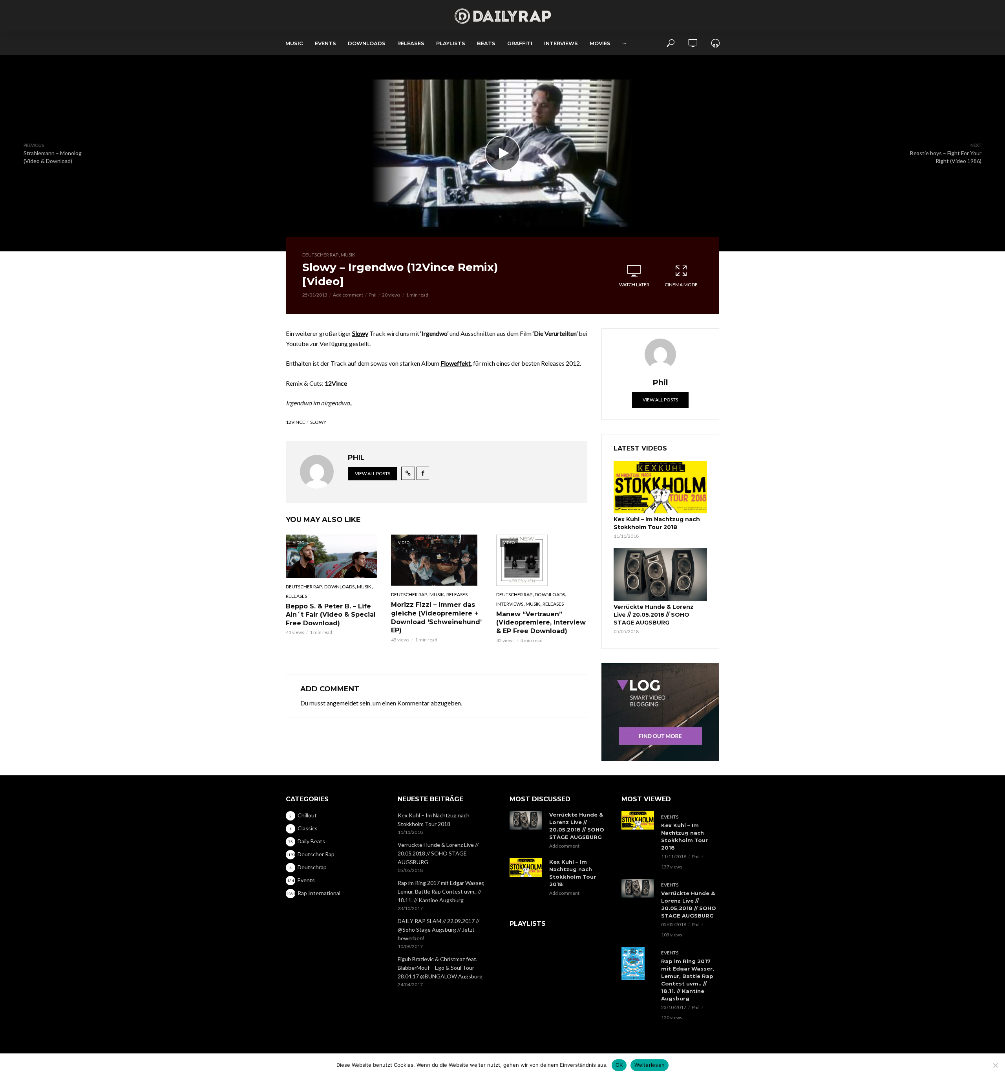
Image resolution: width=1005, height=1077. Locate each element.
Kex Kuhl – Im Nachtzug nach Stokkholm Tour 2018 (657, 523)
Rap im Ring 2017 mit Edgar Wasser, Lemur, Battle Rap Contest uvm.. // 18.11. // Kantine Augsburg (441, 891)
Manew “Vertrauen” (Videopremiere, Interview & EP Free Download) (541, 622)
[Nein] (995, 1065)
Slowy (318, 422)
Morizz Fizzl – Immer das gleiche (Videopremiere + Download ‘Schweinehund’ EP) (436, 617)
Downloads (367, 43)
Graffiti (519, 43)
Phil (372, 295)
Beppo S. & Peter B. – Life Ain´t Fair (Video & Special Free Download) (331, 615)
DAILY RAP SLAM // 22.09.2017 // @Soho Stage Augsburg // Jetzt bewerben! (438, 929)
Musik (348, 255)
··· (624, 43)
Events (325, 43)
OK (619, 1065)
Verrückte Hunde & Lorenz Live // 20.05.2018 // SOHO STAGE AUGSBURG (654, 614)
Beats (486, 43)
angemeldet (342, 703)
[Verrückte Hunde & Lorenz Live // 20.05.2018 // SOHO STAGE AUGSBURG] (660, 574)
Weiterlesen (649, 1065)
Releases (410, 43)
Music (294, 43)
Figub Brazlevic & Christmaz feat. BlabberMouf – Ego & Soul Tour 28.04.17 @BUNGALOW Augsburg (440, 968)
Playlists (450, 43)
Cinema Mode (681, 285)
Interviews (561, 43)
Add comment (348, 295)
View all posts (372, 473)
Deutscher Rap (320, 255)
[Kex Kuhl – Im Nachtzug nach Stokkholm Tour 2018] (660, 487)
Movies (600, 43)
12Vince (295, 422)
